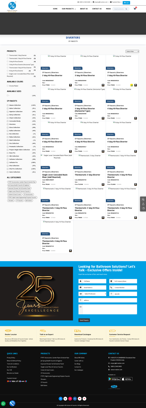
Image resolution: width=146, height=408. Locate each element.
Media (108, 9)
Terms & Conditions (13, 364)
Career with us (78, 361)
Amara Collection (15, 105)
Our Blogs (77, 364)
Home (55, 9)
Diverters (12, 124)
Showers (11, 200)
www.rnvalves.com (116, 369)
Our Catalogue (78, 370)
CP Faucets (73, 41)
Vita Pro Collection (15, 169)
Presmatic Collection (16, 146)
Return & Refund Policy (14, 361)
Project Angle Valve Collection (19, 150)
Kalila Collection (14, 130)
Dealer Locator (11, 334)
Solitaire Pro (13, 162)
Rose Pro (12, 153)
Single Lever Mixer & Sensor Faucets (19, 191)
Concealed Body (14, 121)
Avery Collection (14, 115)
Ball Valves (29, 200)
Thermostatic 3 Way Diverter (22, 55)
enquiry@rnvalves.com (101, 2)
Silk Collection (14, 156)
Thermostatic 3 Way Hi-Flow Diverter (22, 58)
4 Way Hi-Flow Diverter (19, 71)
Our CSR (9, 370)
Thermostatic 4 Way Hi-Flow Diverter (22, 68)
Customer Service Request (119, 334)
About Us (84, 9)
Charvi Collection (15, 118)
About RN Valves (79, 357)
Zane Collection (14, 172)
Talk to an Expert (46, 334)
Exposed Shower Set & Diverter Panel (19, 188)
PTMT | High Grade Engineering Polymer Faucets (22, 197)
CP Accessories (28, 194)
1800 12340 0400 (84, 2)
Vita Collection (14, 165)
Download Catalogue (82, 334)
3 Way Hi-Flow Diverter (22, 61)
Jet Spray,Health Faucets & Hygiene (18, 185)
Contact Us (97, 9)
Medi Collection (14, 140)
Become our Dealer (13, 373)
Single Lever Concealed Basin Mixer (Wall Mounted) (21, 75)
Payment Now (116, 2)
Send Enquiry (84, 320)
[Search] (126, 9)
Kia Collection (14, 134)
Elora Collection (14, 127)
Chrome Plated (22, 86)
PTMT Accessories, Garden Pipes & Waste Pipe (21, 182)
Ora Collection (14, 143)
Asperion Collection (15, 111)
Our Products (68, 9)
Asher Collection (14, 108)
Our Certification (12, 367)
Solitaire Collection (15, 159)
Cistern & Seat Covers (14, 194)
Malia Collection (14, 137)
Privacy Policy (11, 357)
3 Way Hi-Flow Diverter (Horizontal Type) (22, 65)
